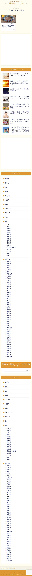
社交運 (9, 251)
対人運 (9, 245)
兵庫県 (9, 267)
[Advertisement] (16, 49)
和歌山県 (9, 274)
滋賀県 (9, 321)
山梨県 (9, 294)
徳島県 (9, 307)
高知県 (9, 352)
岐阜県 (9, 296)
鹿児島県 (9, 356)
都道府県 (7, 259)
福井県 (9, 329)
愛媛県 (9, 309)
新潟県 (9, 313)
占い (6, 217)
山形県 (9, 292)
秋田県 (9, 336)
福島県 (9, 333)
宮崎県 (9, 286)
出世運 (9, 234)
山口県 (9, 290)
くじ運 (9, 224)
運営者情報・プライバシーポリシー (18, 571)
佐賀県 (9, 265)
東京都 (9, 315)
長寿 (6, 187)
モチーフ (7, 213)
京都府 (9, 263)
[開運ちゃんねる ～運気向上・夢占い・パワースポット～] (16, 3)
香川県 (9, 350)
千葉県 (9, 272)
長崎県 (9, 342)
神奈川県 (9, 327)
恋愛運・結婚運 (11, 247)
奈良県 (9, 282)
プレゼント (8, 208)
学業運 (9, 241)
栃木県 (9, 317)
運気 (6, 221)
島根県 (9, 303)
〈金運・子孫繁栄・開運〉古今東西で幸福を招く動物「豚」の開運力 (19, 106)
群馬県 (9, 338)
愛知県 (9, 311)
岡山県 (9, 298)
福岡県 (9, 331)
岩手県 (9, 300)
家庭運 (9, 243)
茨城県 (9, 340)
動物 (6, 191)
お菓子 (7, 200)
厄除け (7, 178)
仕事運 (9, 228)
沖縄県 (9, 319)
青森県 (9, 346)
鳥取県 (9, 354)
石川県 (9, 325)
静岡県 (9, 348)
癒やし (7, 183)
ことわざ (7, 195)
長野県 (9, 344)
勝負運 (9, 236)
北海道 (9, 270)
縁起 (6, 204)
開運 (8, 255)
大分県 (9, 278)
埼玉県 (9, 276)
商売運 (9, 239)
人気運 (9, 226)
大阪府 (9, 280)
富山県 (9, 288)
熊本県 (9, 323)
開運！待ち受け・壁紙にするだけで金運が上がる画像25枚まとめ (19, 82)
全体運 (9, 232)
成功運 (9, 249)
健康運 (9, 230)
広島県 (9, 305)
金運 (8, 253)
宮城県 (9, 284)
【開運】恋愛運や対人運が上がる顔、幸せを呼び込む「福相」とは (19, 121)
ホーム (7, 571)
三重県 (9, 261)
